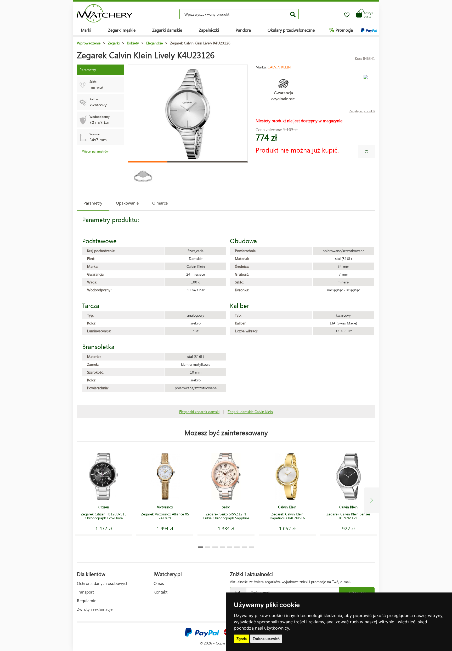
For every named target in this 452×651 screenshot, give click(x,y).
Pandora (243, 30)
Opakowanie (127, 203)
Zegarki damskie (167, 30)
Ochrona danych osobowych (102, 583)
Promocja (341, 30)
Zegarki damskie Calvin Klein (250, 411)
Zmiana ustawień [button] (266, 638)
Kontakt (160, 592)
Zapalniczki (209, 30)
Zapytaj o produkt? (362, 111)
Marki (86, 30)
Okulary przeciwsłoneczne (291, 30)
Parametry (92, 203)
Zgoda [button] (241, 638)
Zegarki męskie (121, 30)
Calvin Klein (279, 67)
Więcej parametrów (95, 151)
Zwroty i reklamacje (94, 609)
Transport (85, 592)
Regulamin (87, 600)
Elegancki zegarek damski (199, 411)
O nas (159, 583)
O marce (160, 203)
